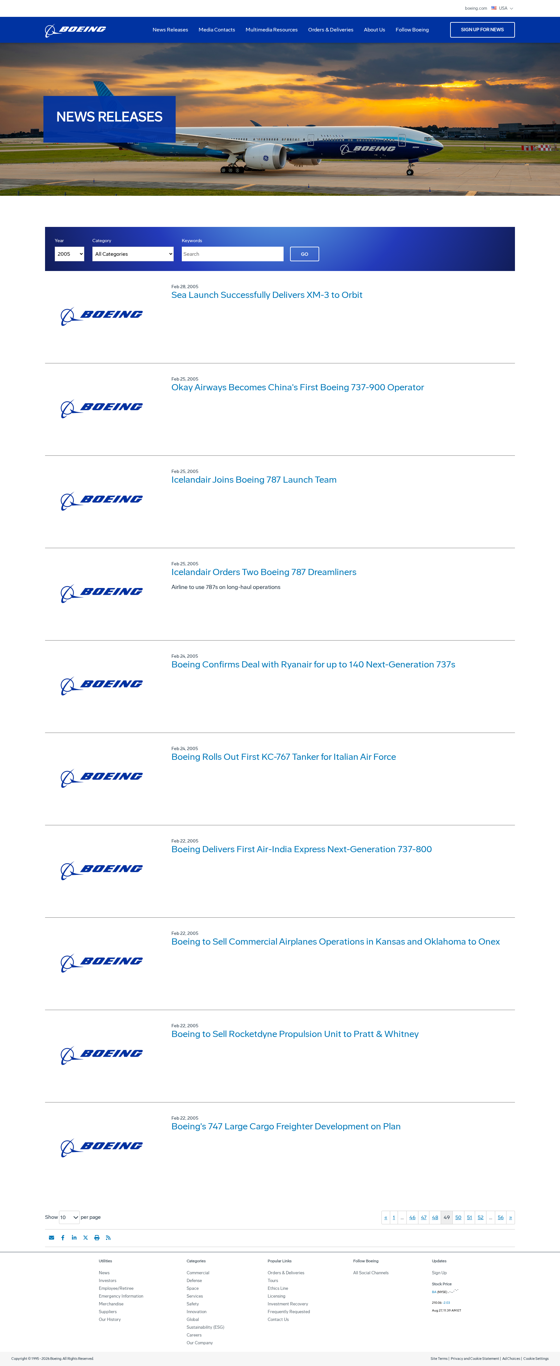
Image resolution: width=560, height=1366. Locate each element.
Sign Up (439, 1272)
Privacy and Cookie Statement (475, 1359)
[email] (51, 1237)
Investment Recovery (288, 1303)
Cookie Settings (536, 1359)
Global (193, 1319)
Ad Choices (511, 1359)
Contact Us (278, 1319)
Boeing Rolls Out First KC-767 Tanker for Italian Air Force (283, 756)
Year (59, 240)
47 (423, 1217)
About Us (372, 32)
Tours (273, 1280)
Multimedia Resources (269, 32)
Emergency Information (121, 1296)
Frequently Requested (289, 1311)
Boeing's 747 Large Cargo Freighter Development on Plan (286, 1126)
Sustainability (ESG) (205, 1327)
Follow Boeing (412, 30)
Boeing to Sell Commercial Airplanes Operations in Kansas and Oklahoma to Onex (335, 941)
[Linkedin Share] (74, 1237)
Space (193, 1288)
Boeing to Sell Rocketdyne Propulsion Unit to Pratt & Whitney (295, 1034)
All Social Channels (371, 1272)
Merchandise (111, 1303)
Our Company (200, 1342)
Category (101, 240)
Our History (110, 1319)
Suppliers (108, 1311)
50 (458, 1217)
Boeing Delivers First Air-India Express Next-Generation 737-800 (301, 849)
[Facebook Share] (63, 1237)
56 (501, 1217)
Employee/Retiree (116, 1288)
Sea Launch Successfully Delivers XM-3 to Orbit (267, 294)
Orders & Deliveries (328, 32)
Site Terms (439, 1359)
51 (469, 1217)
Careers (194, 1335)
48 (435, 1217)
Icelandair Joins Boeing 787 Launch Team (254, 479)
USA (503, 8)
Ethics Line (278, 1288)
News (104, 1272)
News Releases (170, 30)
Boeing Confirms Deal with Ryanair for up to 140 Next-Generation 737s (313, 664)
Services (195, 1296)
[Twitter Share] (85, 1237)
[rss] (108, 1237)
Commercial (198, 1272)
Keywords (192, 240)
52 (481, 1217)
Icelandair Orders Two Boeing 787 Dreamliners (263, 572)
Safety (193, 1303)
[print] (97, 1237)
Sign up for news (482, 29)
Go (304, 254)
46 (412, 1217)
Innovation (196, 1311)
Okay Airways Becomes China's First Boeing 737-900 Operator (297, 387)
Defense (194, 1280)
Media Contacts (217, 30)
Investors (107, 1280)
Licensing (277, 1296)
